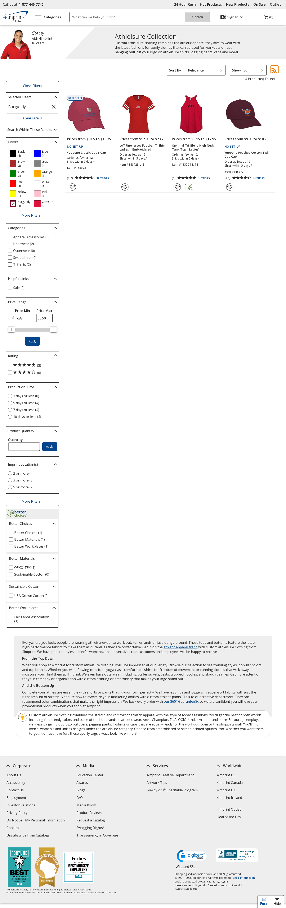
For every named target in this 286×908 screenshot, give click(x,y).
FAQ (79, 797)
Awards (82, 782)
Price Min (22, 310)
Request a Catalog (90, 820)
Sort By (175, 70)
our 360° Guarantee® (181, 701)
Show (236, 70)
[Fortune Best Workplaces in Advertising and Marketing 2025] (19, 867)
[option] (20, 153)
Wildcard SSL (186, 868)
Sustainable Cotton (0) (31, 574)
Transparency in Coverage (97, 836)
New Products (237, 4)
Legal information (244, 878)
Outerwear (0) (24, 251)
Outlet (276, 4)
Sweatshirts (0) (24, 257)
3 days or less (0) (26, 396)
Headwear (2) (23, 244)
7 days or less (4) (26, 410)
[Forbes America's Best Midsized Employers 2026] (78, 868)
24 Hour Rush (185, 4)
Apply (32, 341)
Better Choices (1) (28, 533)
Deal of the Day (228, 817)
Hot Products (211, 4)
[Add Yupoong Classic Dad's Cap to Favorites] (72, 187)
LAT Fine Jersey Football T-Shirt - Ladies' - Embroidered (144, 147)
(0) (268, 18)
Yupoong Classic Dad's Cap (86, 153)
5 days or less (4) (26, 403)
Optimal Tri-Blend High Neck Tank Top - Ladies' (193, 147)
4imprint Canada (229, 782)
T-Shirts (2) (22, 264)
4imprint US (225, 775)
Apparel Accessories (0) (31, 237)
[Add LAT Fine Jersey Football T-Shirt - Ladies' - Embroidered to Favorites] (125, 187)
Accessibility (15, 782)
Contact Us (14, 790)
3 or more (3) (23, 480)
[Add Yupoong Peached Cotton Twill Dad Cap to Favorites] (230, 187)
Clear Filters (32, 118)
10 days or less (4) (27, 417)
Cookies (13, 828)
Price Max (44, 310)
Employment (16, 797)
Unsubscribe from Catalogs (28, 836)
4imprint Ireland (229, 797)
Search (197, 17)
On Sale (259, 4)
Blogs (80, 790)
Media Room (86, 805)
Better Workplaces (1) (31, 546)
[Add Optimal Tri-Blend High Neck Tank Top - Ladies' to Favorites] (177, 187)
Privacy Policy (17, 813)
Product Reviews (89, 812)
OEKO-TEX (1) (24, 568)
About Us (13, 775)
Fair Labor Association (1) (31, 619)
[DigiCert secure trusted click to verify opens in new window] (193, 856)
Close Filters (32, 85)
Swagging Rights (90, 827)
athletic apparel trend (180, 647)
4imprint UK (225, 790)
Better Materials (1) (29, 539)
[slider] (11, 329)
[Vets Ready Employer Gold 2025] (47, 867)
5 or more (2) (23, 487)
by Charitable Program (172, 790)
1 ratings (204, 178)
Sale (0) (18, 288)
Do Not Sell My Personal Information (36, 821)
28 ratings (102, 178)
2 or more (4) (23, 473)
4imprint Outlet (228, 809)
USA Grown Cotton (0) (31, 596)
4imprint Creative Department (170, 775)
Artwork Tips (157, 782)
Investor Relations (21, 805)
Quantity (15, 439)
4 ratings (259, 178)
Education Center (89, 775)
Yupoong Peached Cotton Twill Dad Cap (246, 154)
